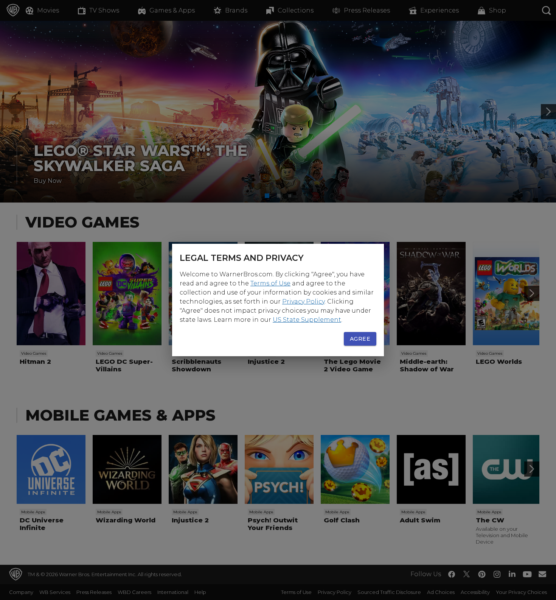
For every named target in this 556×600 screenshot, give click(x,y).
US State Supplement (307, 319)
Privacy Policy (303, 301)
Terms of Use (270, 283)
